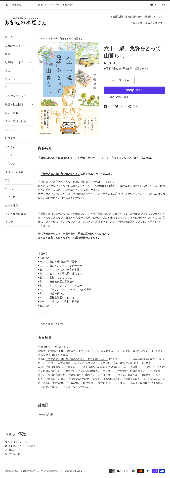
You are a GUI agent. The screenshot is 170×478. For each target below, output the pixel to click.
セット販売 (11, 205)
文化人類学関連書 (15, 214)
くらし (9, 129)
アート (9, 155)
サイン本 (10, 197)
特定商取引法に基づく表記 (20, 446)
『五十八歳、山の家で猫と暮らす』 (60, 173)
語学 (7, 180)
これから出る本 (14, 45)
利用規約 (10, 450)
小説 (19, 70)
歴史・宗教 (11, 113)
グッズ (9, 188)
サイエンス (11, 146)
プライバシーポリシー (17, 442)
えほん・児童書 (14, 171)
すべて (9, 222)
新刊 (7, 54)
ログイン (42, 5)
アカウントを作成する (62, 5)
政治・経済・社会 (15, 121)
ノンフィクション (19, 96)
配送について (12, 454)
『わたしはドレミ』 (96, 358)
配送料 (112, 68)
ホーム (9, 37)
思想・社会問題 (19, 104)
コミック (10, 163)
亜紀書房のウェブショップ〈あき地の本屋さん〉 (41, 471)
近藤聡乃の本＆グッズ (18, 62)
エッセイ (10, 79)
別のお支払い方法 (119, 97)
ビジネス (10, 138)
